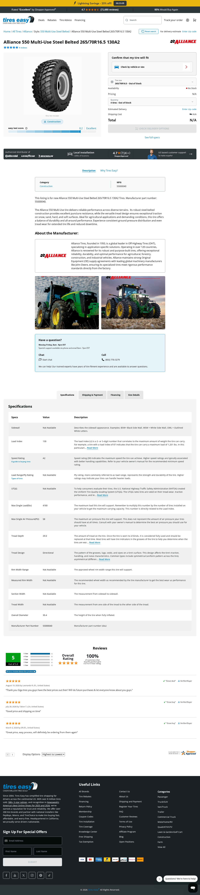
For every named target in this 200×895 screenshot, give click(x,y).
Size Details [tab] (133, 394)
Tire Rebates (85, 796)
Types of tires (17, 478)
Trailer (161, 811)
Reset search (150, 31)
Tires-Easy (93, 889)
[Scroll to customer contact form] (190, 154)
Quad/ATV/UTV (165, 827)
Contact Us (124, 791)
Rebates (52, 20)
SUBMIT (32, 862)
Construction (46, 186)
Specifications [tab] (67, 394)
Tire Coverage (86, 826)
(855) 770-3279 (112, 359)
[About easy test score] (26, 128)
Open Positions (126, 841)
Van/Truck (163, 806)
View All (161, 847)
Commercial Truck (167, 816)
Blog (121, 836)
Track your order (173, 20)
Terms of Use (125, 821)
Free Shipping (86, 836)
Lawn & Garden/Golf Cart (170, 832)
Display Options (31, 754)
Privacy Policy (125, 826)
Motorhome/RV (165, 822)
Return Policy (85, 806)
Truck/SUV (163, 801)
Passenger (163, 796)
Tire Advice (66, 20)
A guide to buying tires (20, 461)
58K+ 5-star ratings (17, 802)
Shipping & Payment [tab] (92, 394)
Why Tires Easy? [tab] (109, 170)
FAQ (121, 811)
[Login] (187, 20)
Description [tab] (89, 170)
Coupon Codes (86, 816)
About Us (123, 796)
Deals (41, 20)
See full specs (152, 137)
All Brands (84, 791)
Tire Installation (86, 821)
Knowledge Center (88, 831)
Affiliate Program (127, 831)
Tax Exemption (86, 841)
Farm (160, 842)
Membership (85, 811)
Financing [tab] (115, 394)
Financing (80, 20)
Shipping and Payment (130, 801)
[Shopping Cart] (194, 20)
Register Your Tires (128, 806)
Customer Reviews (128, 816)
